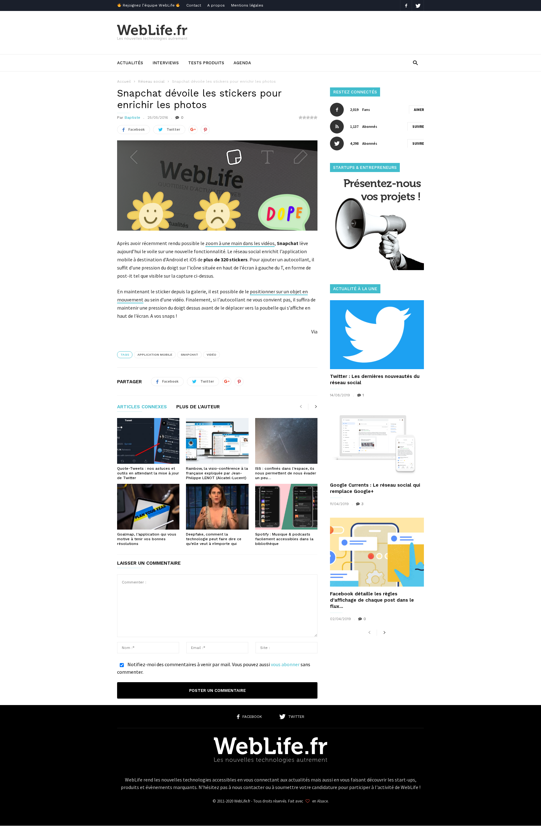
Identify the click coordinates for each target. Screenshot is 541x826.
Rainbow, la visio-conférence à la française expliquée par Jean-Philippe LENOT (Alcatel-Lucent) (217, 473)
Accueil (124, 81)
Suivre (418, 126)
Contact (193, 5)
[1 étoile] (300, 117)
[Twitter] (418, 5)
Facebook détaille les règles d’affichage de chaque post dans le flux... (372, 600)
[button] (415, 62)
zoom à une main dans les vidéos (240, 243)
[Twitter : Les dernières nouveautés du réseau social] (377, 334)
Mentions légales (247, 5)
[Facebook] (406, 5)
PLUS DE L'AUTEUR (198, 407)
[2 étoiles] (304, 117)
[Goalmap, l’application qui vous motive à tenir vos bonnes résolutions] (148, 507)
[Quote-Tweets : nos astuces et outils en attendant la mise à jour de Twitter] (148, 441)
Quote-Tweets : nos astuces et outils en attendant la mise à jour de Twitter (148, 473)
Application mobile (154, 354)
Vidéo (211, 354)
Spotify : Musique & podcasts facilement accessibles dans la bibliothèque (284, 539)
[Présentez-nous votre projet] (377, 268)
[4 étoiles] (312, 117)
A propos (216, 5)
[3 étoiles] (308, 117)
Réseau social (151, 81)
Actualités (130, 62)
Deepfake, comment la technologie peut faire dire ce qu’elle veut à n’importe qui (213, 539)
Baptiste (132, 117)
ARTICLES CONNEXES (142, 407)
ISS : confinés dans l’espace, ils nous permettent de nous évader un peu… (285, 473)
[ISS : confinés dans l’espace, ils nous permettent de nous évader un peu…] (286, 441)
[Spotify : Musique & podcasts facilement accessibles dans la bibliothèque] (286, 507)
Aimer (419, 109)
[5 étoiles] (315, 117)
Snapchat (189, 354)
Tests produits (206, 62)
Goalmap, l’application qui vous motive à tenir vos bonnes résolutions (146, 539)
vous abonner (285, 664)
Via (314, 331)
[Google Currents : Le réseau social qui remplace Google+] (377, 443)
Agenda (242, 62)
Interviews (165, 62)
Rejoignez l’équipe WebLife (148, 5)
